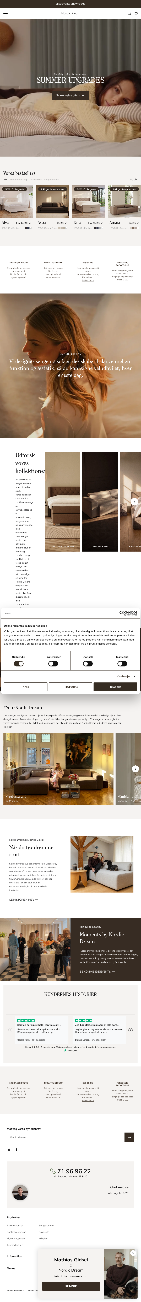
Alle (5, 179)
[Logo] (70, 13)
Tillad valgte (70, 686)
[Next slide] (134, 501)
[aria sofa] (58, 769)
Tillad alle (115, 686)
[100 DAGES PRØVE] (18, 272)
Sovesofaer (36, 179)
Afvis (26, 686)
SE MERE (71, 1286)
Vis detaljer (123, 676)
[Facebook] (16, 1149)
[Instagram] (9, 1149)
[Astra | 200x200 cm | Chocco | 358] (52, 201)
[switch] (53, 663)
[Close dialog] (133, 1253)
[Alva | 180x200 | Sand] (16, 201)
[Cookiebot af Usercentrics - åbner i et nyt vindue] (122, 613)
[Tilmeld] (129, 1137)
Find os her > (88, 280)
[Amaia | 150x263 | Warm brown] (124, 201)
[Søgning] (129, 13)
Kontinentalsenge (19, 179)
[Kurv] (135, 13)
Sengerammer (51, 179)
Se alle (134, 179)
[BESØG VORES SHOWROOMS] (70, 4)
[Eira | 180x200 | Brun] (88, 201)
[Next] (135, 768)
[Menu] (5, 13)
